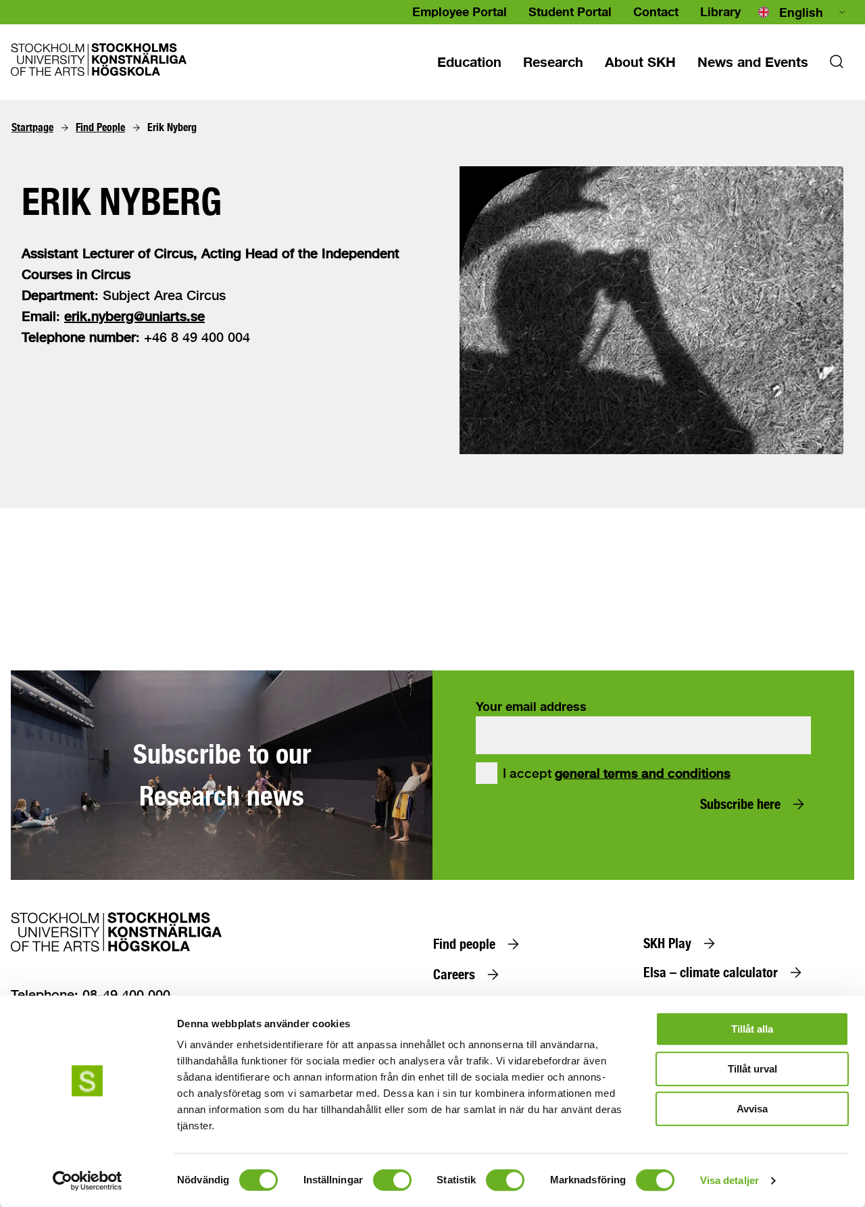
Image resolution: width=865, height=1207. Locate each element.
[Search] (836, 65)
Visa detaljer (729, 1180)
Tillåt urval (752, 1069)
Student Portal (570, 11)
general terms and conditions (643, 773)
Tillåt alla (752, 1029)
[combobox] (802, 12)
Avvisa (752, 1108)
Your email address (531, 706)
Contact (655, 11)
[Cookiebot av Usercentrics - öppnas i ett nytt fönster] (87, 1181)
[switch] (392, 1180)
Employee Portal (459, 11)
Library (720, 11)
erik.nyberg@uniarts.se (134, 316)
